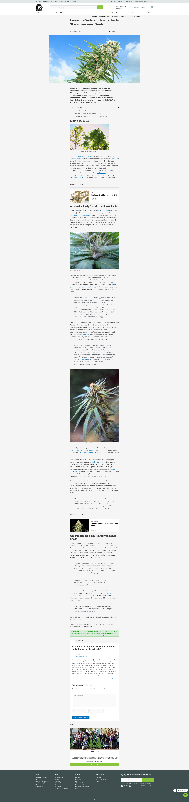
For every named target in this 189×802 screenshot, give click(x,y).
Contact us (78, 779)
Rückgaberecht (80, 785)
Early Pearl (87, 215)
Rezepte (57, 785)
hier (153, 783)
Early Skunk (101, 173)
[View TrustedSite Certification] (125, 793)
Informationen (99, 774)
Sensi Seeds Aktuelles (61, 788)
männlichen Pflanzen (78, 177)
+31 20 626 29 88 (148, 1)
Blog (149, 13)
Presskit (97, 781)
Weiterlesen (94, 764)
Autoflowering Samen (90, 13)
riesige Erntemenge (86, 452)
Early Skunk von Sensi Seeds (83, 156)
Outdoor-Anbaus (76, 159)
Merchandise (133, 13)
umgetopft (85, 334)
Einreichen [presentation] (148, 780)
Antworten (114, 679)
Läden (77, 781)
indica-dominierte (98, 462)
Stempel (84, 359)
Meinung (58, 786)
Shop (37, 774)
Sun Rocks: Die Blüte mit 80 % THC (104, 195)
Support (77, 774)
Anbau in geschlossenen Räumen (82, 450)
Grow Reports (94, 521)
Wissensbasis (129, 1)
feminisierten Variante (78, 175)
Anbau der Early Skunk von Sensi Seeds (89, 113)
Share (113, 31)
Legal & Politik (59, 783)
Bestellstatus (79, 777)
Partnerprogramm (100, 779)
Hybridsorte (104, 210)
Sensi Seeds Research (41, 777)
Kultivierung (59, 777)
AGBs (76, 788)
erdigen (111, 593)
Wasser (76, 309)
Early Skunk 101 (80, 110)
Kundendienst (139, 1)
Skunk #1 (73, 215)
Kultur (92, 192)
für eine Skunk (113, 159)
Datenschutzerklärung (82, 786)
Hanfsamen (42, 13)
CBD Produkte (114, 13)
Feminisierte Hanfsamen (64, 13)
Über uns (98, 777)
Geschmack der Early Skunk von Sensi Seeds (91, 116)
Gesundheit (58, 781)
